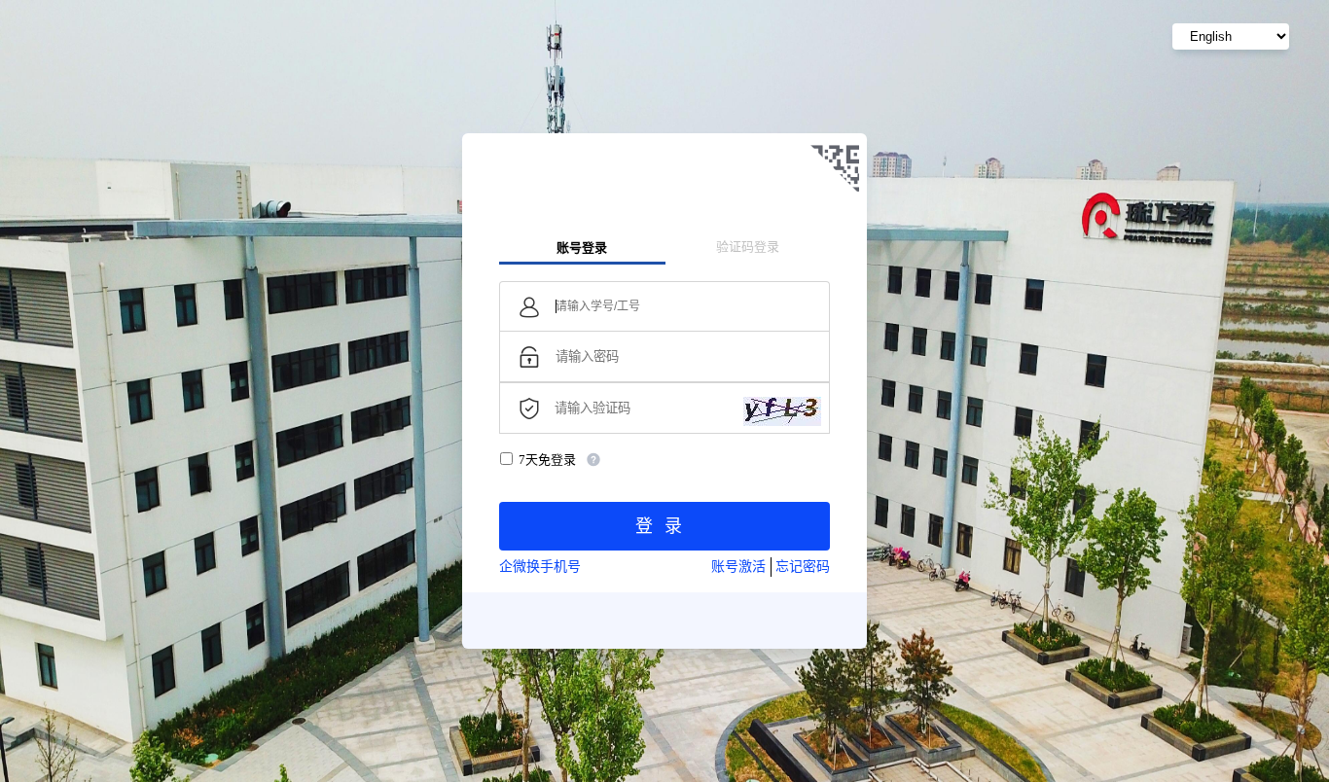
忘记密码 (802, 566)
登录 (664, 526)
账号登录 (582, 247)
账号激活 (738, 566)
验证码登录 (747, 246)
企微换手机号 (540, 566)
